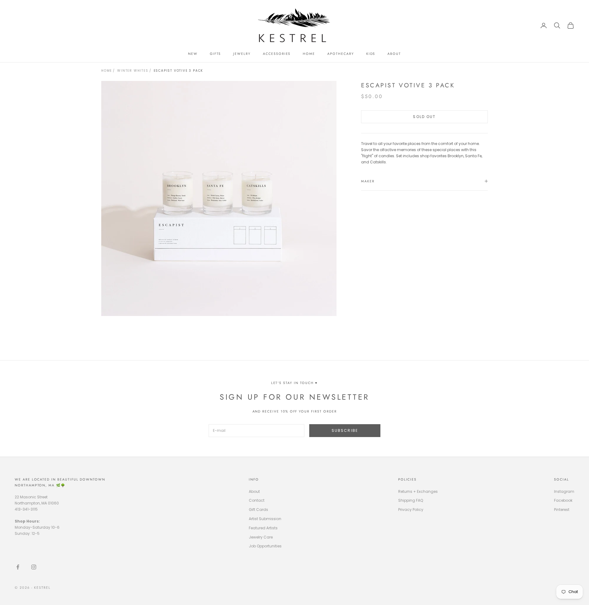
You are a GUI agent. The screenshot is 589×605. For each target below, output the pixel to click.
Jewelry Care (261, 537)
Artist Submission (265, 518)
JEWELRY (242, 53)
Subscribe (345, 430)
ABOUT (394, 53)
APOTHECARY (340, 53)
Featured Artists (263, 528)
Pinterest (561, 509)
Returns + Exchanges (418, 491)
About (254, 491)
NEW (193, 53)
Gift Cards (258, 509)
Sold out (424, 116)
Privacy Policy (410, 509)
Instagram (564, 491)
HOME (309, 53)
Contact (256, 500)
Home (106, 70)
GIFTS (215, 53)
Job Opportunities (265, 546)
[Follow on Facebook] (18, 567)
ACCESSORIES (277, 53)
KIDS (370, 53)
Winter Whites (132, 70)
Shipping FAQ (410, 500)
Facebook (563, 500)
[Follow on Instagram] (34, 567)
